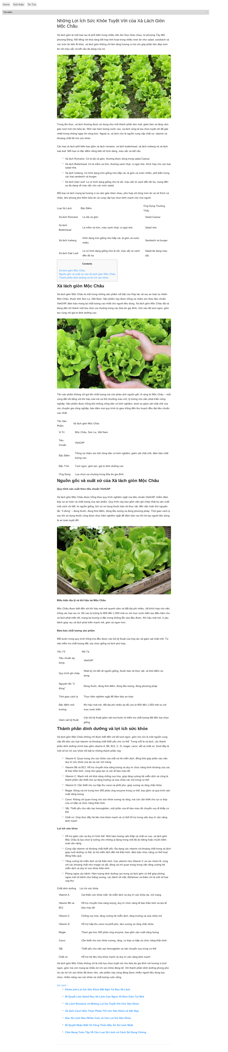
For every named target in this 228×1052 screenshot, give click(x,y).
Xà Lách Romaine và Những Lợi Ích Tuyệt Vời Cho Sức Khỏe (102, 1003)
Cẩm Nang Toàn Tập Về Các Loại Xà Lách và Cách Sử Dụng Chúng (105, 1032)
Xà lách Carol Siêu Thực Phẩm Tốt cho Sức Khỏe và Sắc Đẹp (102, 1010)
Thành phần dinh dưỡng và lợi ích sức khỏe (83, 277)
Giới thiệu (18, 4)
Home (6, 4)
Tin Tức (32, 4)
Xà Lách (61, 985)
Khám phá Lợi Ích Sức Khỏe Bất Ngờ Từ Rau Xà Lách (97, 989)
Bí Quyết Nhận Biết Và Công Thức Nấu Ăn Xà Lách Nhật (99, 1025)
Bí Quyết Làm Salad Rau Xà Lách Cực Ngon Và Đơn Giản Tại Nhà (104, 996)
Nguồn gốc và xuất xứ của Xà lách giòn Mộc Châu (87, 274)
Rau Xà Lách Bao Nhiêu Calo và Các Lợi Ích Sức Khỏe (98, 1018)
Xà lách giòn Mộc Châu (72, 270)
